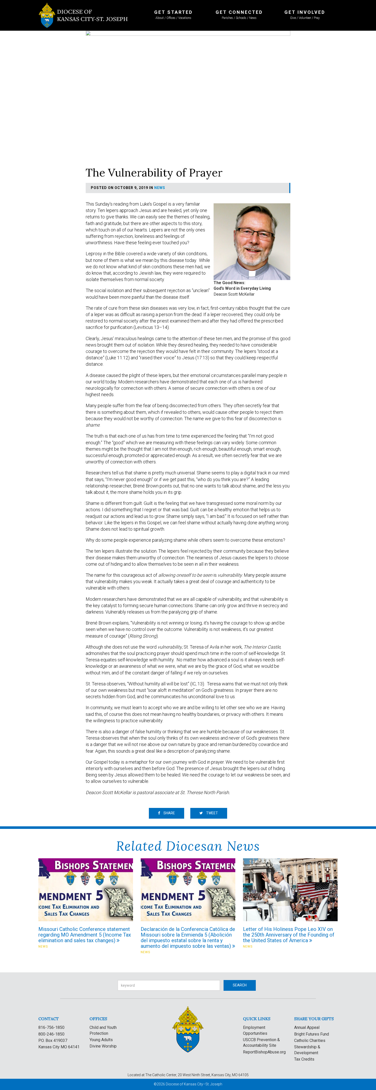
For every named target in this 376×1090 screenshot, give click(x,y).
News (159, 188)
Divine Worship (103, 1046)
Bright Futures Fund (311, 1034)
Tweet (211, 813)
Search (240, 985)
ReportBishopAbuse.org (264, 1052)
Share (169, 813)
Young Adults (101, 1039)
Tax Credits (304, 1059)
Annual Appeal (306, 1027)
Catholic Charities (309, 1040)
